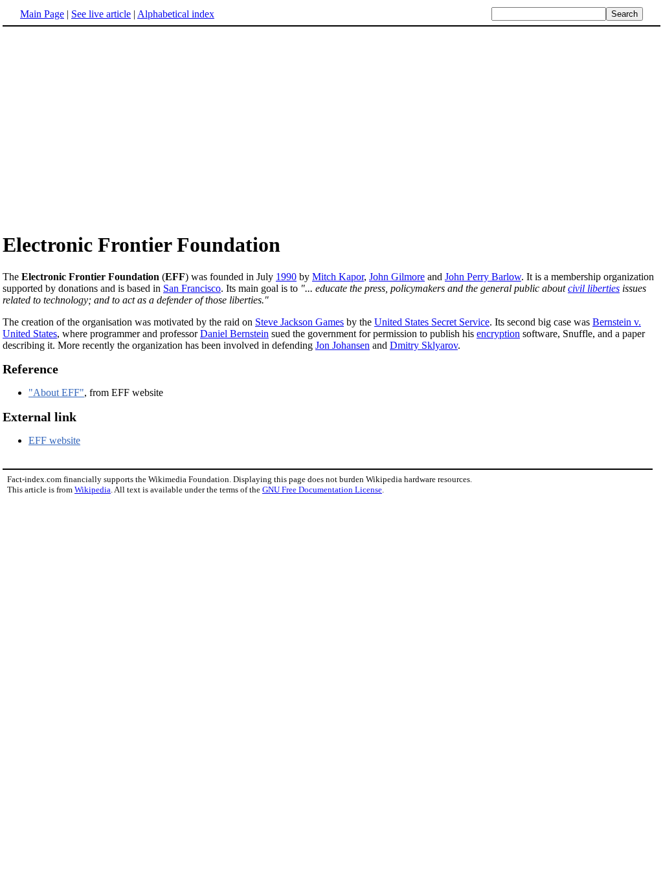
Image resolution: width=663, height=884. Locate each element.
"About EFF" (56, 392)
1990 (286, 276)
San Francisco (192, 288)
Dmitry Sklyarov (424, 345)
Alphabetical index (175, 13)
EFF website (54, 440)
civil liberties (594, 288)
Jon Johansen (342, 345)
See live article (101, 13)
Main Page (42, 13)
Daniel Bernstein (234, 333)
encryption (498, 333)
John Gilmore (397, 276)
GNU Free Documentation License (322, 489)
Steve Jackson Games (299, 321)
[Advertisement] (331, 128)
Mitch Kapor (338, 276)
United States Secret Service (431, 321)
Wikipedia (92, 489)
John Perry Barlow (483, 276)
